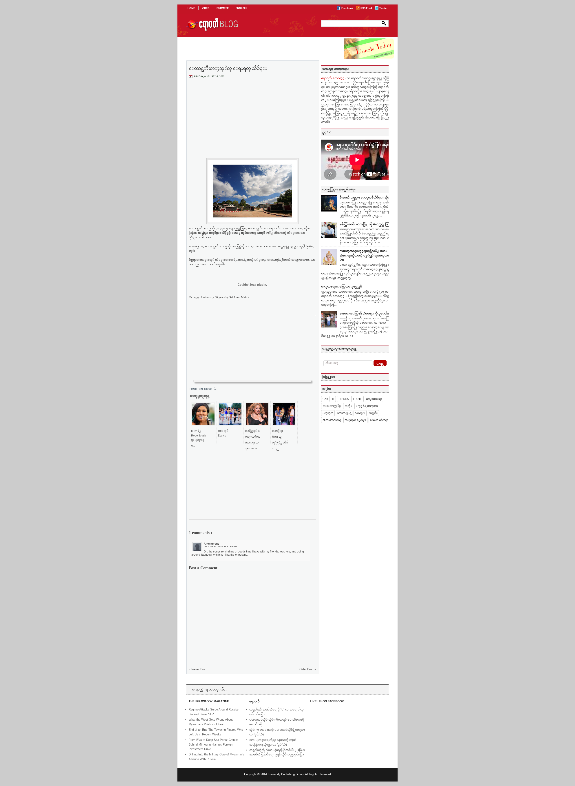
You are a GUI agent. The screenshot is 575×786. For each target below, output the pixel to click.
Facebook (347, 8)
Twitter (383, 8)
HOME (191, 8)
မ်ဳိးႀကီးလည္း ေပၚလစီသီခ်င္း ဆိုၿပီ (366, 197)
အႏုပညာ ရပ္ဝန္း (355, 420)
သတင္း (360, 413)
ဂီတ (216, 389)
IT (333, 399)
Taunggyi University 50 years (207, 297)
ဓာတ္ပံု (348, 405)
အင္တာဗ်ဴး (373, 413)
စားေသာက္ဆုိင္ (332, 405)
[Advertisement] (252, 115)
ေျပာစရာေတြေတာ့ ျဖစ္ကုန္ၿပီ (341, 286)
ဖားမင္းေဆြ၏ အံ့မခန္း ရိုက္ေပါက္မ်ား (366, 313)
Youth (357, 399)
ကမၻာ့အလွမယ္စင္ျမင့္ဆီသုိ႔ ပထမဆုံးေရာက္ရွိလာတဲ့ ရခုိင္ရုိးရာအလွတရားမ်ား (366, 255)
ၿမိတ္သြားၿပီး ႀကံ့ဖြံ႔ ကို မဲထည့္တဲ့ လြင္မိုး (366, 224)
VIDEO (206, 8)
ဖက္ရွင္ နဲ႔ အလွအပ (367, 405)
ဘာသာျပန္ (344, 413)
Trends (343, 399)
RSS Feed (366, 8)
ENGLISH (241, 8)
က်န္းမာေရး (374, 399)
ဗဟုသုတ (328, 413)
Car (325, 399)
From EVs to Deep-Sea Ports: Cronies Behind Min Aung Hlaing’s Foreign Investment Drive (214, 744)
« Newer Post (197, 669)
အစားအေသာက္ (332, 420)
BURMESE (223, 8)
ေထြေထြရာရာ (379, 420)
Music (208, 389)
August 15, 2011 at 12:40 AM (220, 546)
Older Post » (307, 669)
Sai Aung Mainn (239, 297)
